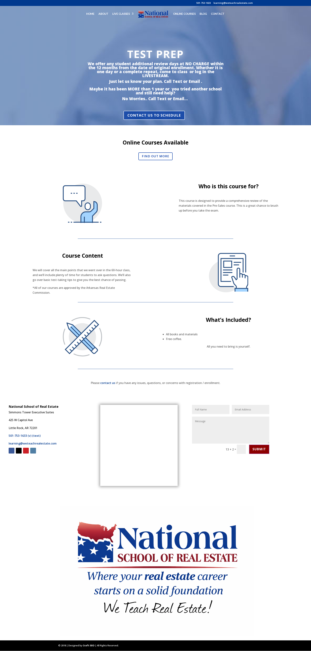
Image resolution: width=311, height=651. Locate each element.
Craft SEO (88, 645)
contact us (107, 383)
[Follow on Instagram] (33, 451)
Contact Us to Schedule (154, 115)
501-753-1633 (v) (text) (25, 436)
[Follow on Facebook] (11, 451)
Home (90, 13)
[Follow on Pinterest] (26, 451)
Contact (217, 13)
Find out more (155, 156)
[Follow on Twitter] (19, 451)
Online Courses (184, 13)
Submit (259, 449)
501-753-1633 (203, 3)
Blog (203, 13)
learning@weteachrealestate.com (233, 3)
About (103, 13)
